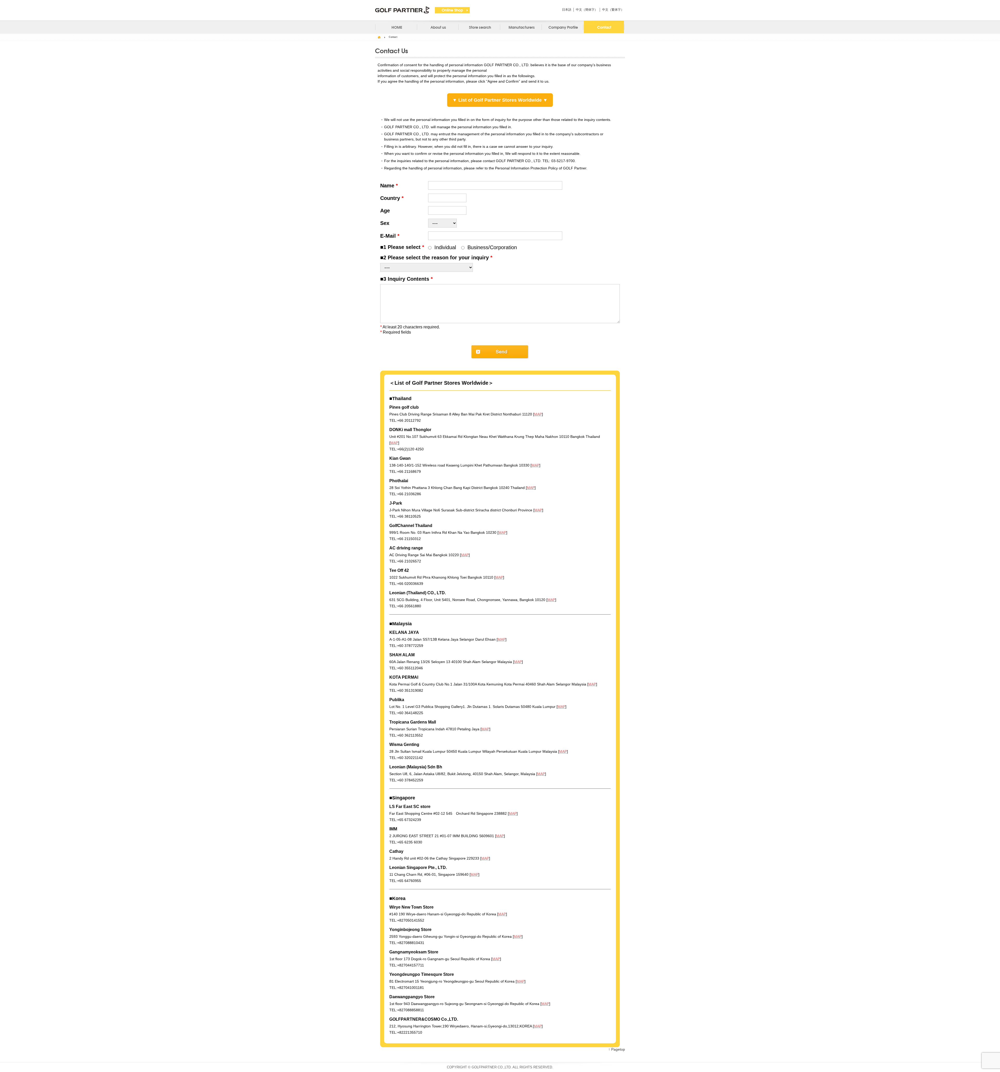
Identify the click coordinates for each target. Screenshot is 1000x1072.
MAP (538, 414)
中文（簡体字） (587, 9)
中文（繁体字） (613, 9)
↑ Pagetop (616, 1049)
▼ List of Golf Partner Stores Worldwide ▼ (500, 100)
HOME (379, 37)
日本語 (566, 9)
